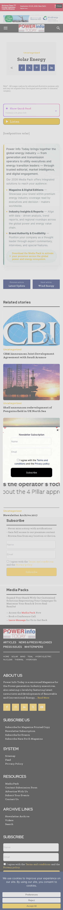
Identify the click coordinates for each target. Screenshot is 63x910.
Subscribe (31, 472)
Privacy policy (42, 463)
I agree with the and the (32, 462)
